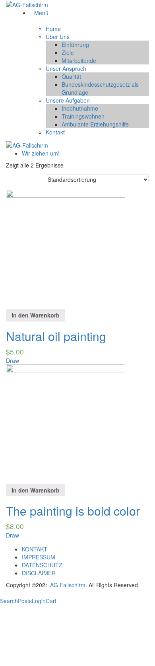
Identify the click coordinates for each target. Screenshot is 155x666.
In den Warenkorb (36, 315)
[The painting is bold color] (65, 423)
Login (39, 601)
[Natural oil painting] (65, 248)
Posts (25, 601)
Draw (12, 360)
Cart (51, 601)
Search (9, 601)
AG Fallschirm (67, 585)
